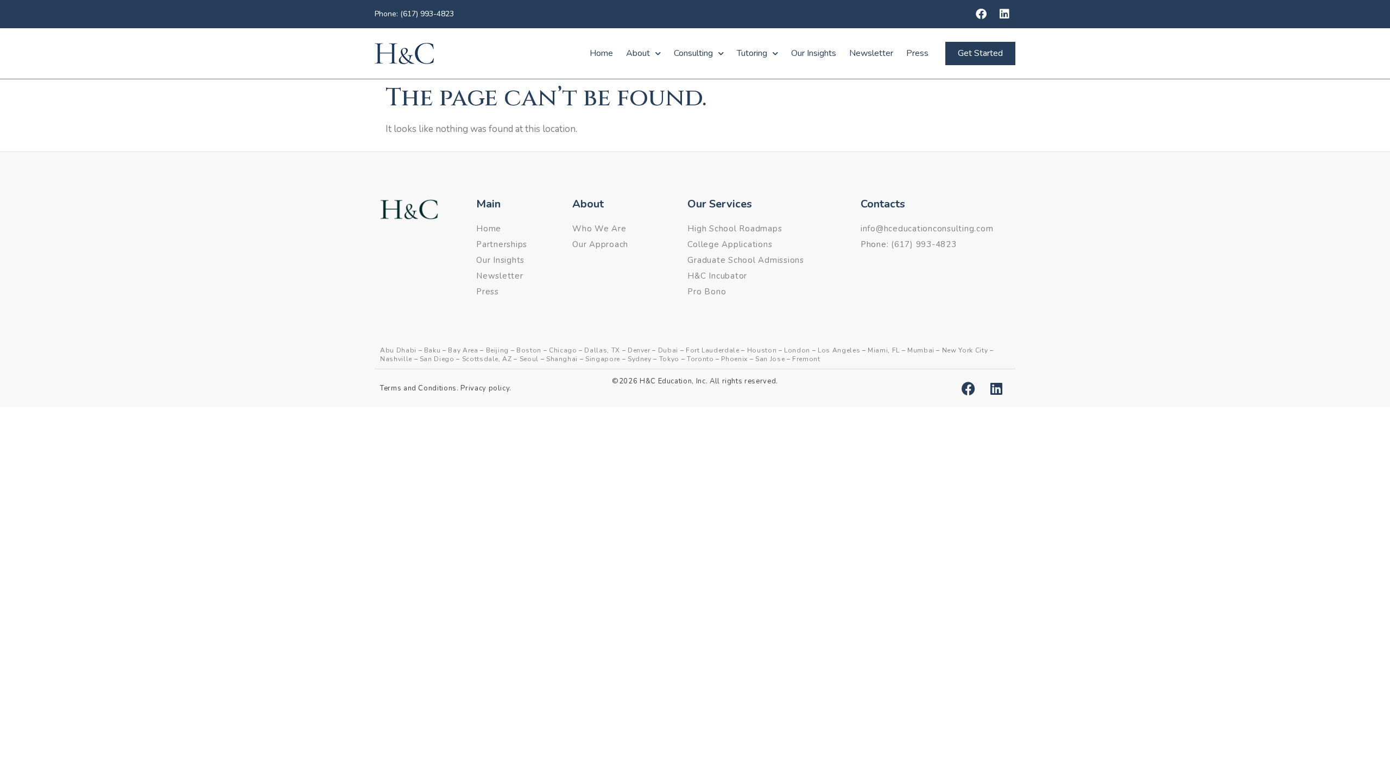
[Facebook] (981, 14)
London (797, 350)
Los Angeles (839, 350)
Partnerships (501, 244)
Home (601, 53)
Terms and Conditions (418, 388)
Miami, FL (884, 350)
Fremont (806, 359)
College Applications (729, 244)
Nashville (396, 359)
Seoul (529, 359)
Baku (432, 350)
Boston (528, 350)
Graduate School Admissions (745, 260)
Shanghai (562, 359)
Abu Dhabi (398, 350)
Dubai (668, 350)
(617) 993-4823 (924, 244)
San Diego (437, 359)
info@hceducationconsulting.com (927, 228)
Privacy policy (484, 388)
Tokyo (669, 359)
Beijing (497, 350)
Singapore (602, 359)
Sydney (640, 359)
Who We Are (599, 228)
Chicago (563, 350)
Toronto (700, 359)
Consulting (693, 53)
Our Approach (600, 244)
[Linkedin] (1004, 14)
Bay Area (463, 350)
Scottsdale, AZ (487, 359)
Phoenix (734, 359)
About (638, 53)
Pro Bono (706, 291)
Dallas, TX (602, 350)
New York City (965, 350)
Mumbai (920, 350)
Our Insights (813, 53)
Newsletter (871, 53)
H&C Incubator (717, 275)
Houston (762, 350)
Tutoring (752, 53)
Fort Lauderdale (713, 350)
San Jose (770, 359)
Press (917, 53)
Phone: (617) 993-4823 (414, 14)
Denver (639, 350)
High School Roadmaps (734, 228)
